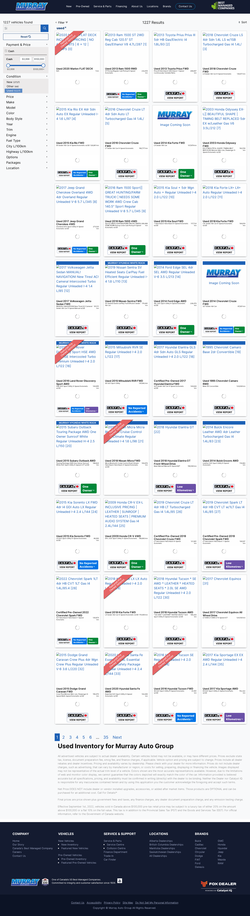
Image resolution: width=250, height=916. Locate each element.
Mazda (222, 859)
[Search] (44, 28)
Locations (158, 834)
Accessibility (94, 902)
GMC (221, 840)
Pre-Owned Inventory (73, 859)
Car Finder (110, 859)
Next (117, 737)
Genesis (199, 867)
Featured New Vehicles (74, 848)
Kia (219, 855)
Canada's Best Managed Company (32, 848)
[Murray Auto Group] (32, 6)
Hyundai (222, 848)
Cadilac (199, 844)
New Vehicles (66, 840)
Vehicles (66, 834)
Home (15, 840)
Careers (17, 852)
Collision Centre (116, 848)
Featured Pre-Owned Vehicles (78, 862)
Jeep (220, 852)
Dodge (199, 855)
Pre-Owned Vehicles (70, 855)
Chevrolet (200, 848)
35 (105, 737)
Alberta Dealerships (161, 840)
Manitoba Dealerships (162, 848)
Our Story (18, 844)
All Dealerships (158, 855)
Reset (24, 36)
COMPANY (20, 834)
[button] (69, 6)
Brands (201, 834)
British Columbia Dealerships (166, 844)
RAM (220, 863)
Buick (198, 840)
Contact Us (19, 855)
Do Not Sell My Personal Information (156, 902)
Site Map (128, 902)
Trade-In (108, 855)
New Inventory (69, 844)
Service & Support (120, 834)
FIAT (197, 859)
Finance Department (115, 852)
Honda (221, 844)
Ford (197, 863)
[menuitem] (26, 82)
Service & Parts (113, 840)
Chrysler (200, 852)
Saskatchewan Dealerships (165, 852)
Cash (11, 51)
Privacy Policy (112, 902)
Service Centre (115, 844)
